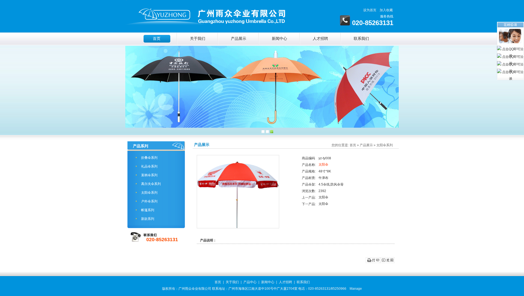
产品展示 (238, 39)
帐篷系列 (147, 210)
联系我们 (361, 39)
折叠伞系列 (149, 158)
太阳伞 (323, 164)
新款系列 (147, 219)
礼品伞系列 (149, 166)
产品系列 (140, 146)
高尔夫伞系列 (151, 184)
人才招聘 (320, 39)
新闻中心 (279, 39)
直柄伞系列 (149, 175)
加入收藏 (386, 10)
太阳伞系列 (149, 193)
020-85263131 (162, 239)
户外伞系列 (149, 201)
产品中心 (250, 282)
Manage (356, 289)
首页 (156, 39)
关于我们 (197, 39)
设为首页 (369, 10)
